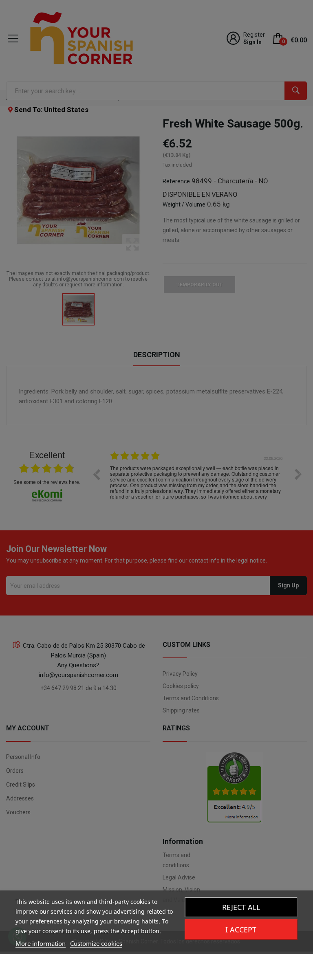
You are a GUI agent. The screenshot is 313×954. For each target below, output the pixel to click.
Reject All (241, 907)
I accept (240, 929)
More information (40, 943)
